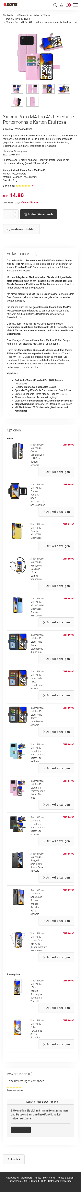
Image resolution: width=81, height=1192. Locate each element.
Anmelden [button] (22, 1129)
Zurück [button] (15, 1159)
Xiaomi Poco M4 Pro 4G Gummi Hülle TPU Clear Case (37, 531)
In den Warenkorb (40, 214)
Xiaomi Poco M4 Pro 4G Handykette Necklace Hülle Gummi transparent (37, 569)
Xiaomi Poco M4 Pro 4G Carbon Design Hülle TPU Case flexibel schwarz (37, 455)
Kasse (38, 1177)
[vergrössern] (40, 57)
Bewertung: (9, 185)
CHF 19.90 (68, 444)
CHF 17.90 (68, 890)
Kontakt (34, 1181)
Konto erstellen (66, 1177)
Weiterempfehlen (23, 229)
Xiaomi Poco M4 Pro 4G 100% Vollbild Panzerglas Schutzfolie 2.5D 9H (37, 990)
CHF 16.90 (68, 484)
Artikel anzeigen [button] (58, 471)
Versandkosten (30, 202)
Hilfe (43, 1181)
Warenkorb (27, 1177)
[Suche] (55, 5)
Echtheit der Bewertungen (42, 1101)
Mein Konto (49, 1177)
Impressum (16, 1181)
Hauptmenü (12, 1177)
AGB (26, 1181)
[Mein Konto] (61, 5)
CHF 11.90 (68, 524)
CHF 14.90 (68, 598)
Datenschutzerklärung (60, 1181)
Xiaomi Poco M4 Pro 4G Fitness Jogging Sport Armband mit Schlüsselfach (37, 494)
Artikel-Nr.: (8, 129)
